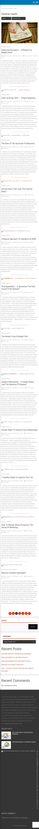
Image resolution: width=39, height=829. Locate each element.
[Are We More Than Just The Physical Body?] (16, 180)
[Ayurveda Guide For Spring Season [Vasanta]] (6, 739)
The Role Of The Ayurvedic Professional (17, 143)
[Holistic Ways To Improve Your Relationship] (16, 421)
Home (2, 8)
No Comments (28, 56)
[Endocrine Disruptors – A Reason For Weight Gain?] (19, 43)
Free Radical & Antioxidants (9, 569)
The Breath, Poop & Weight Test (14, 336)
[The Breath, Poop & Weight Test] (12, 328)
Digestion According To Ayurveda (12, 665)
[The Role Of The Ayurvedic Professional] (15, 135)
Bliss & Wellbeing (6, 521)
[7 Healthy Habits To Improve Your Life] (14, 469)
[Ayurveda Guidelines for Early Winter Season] (18, 751)
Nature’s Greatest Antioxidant (13, 573)
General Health (9, 8)
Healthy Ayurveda (7, 56)
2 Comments (29, 530)
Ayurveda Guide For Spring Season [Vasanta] (16, 654)
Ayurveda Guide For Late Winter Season (14, 657)
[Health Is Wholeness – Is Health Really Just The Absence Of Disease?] (19, 373)
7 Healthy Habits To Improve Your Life (17, 477)
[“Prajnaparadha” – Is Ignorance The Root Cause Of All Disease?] (19, 278)
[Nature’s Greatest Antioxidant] (11, 564)
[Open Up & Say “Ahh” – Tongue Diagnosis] (15, 90)
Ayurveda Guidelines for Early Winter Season (16, 661)
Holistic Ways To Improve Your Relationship (19, 430)
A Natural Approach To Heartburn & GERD (18, 239)
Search (4, 620)
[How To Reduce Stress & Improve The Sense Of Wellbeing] (19, 516)
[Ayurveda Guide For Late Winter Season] (6, 748)
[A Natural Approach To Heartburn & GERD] (15, 230)
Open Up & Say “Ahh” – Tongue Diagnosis (18, 98)
